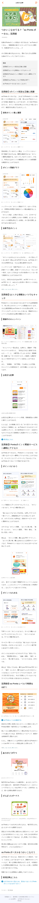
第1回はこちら (8, 439)
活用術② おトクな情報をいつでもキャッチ (17, 70)
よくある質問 (12, 899)
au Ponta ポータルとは (23, 899)
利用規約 (7, 897)
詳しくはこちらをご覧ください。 (11, 747)
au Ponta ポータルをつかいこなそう (14, 83)
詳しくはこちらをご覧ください (10, 289)
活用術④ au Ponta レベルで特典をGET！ (16, 80)
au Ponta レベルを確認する (12, 720)
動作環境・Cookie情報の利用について (22, 897)
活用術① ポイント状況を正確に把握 (14, 66)
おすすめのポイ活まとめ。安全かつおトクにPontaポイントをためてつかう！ (20, 882)
